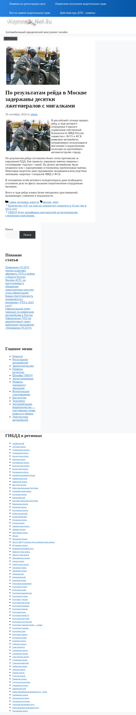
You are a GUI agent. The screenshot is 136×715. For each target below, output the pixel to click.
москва (47, 202)
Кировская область (19, 507)
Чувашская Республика (21, 701)
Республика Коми (19, 612)
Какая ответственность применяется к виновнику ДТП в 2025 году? (19, 300)
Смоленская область (19, 660)
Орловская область (19, 568)
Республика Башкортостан (22, 593)
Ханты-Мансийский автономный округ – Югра (29, 692)
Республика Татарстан (20, 628)
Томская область (18, 673)
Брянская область (19, 459)
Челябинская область (20, 695)
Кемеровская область (20, 504)
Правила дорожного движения (19, 385)
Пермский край (18, 574)
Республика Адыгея (19, 587)
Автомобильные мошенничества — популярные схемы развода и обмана (23, 409)
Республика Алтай (19, 590)
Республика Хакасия (19, 634)
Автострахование (22, 378)
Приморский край (19, 577)
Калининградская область (21, 491)
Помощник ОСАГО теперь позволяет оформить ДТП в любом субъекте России (20, 272)
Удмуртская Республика (21, 682)
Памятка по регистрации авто (27, 3)
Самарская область (19, 644)
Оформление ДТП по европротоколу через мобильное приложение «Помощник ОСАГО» (19, 323)
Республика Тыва (18, 631)
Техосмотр (18, 400)
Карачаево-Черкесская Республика (25, 501)
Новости (17, 356)
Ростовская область (19, 638)
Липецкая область (19, 529)
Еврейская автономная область (23, 475)
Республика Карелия (20, 609)
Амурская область (19, 447)
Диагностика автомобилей (20, 418)
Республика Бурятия (20, 596)
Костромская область (20, 510)
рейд (55, 202)
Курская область (18, 523)
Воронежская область (20, 472)
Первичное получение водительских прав (80, 3)
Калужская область (19, 494)
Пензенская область (19, 571)
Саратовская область (20, 650)
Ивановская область (19, 482)
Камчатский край (18, 498)
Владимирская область (20, 463)
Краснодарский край (19, 513)
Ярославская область (20, 711)
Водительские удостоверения (21, 393)
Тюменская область (19, 679)
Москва (15, 536)
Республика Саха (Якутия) (22, 622)
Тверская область (18, 669)
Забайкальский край (19, 478)
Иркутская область (19, 485)
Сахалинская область (20, 654)
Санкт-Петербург (18, 647)
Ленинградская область (21, 526)
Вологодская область (20, 469)
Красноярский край (19, 517)
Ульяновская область (20, 685)
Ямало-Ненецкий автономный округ (25, 708)
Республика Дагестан (20, 599)
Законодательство (23, 365)
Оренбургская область (20, 564)
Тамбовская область (19, 666)
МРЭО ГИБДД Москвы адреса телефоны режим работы (33, 542)
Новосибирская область (21, 558)
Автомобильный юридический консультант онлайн (36, 32)
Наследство (19, 397)
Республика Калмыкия (20, 606)
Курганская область (19, 520)
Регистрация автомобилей (20, 361)
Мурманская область (20, 545)
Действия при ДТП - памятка (77, 12)
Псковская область (19, 580)
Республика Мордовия (20, 619)
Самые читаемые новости (23, 202)
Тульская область (19, 676)
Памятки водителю (18, 370)
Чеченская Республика (20, 698)
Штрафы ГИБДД (22, 375)
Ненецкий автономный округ (23, 548)
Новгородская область (20, 555)
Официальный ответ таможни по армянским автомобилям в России (19, 312)
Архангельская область (21, 450)
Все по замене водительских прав (29, 12)
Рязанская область (19, 641)
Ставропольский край (20, 663)
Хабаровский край (19, 689)
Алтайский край (18, 443)
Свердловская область (20, 657)
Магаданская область (20, 533)
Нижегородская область (21, 552)
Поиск (9, 229)
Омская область (18, 561)
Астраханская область (20, 453)
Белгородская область (20, 456)
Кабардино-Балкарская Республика (25, 488)
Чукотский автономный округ (23, 704)
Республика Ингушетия (21, 603)
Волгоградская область (21, 466)
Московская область (19, 539)
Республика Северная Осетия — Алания (27, 625)
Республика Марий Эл (20, 615)
